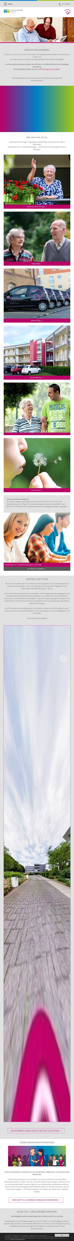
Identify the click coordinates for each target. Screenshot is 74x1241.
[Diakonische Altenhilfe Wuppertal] (17, 11)
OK (62, 1235)
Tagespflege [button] (36, 264)
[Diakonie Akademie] (67, 12)
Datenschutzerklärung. (17, 1239)
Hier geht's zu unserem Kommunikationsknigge (35, 1200)
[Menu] (8, 4)
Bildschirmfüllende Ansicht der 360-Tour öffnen (35, 1130)
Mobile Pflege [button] (36, 321)
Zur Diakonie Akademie (36, 569)
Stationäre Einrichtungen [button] (36, 207)
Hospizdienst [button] (36, 490)
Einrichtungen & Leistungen (49, 69)
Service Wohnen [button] (36, 378)
